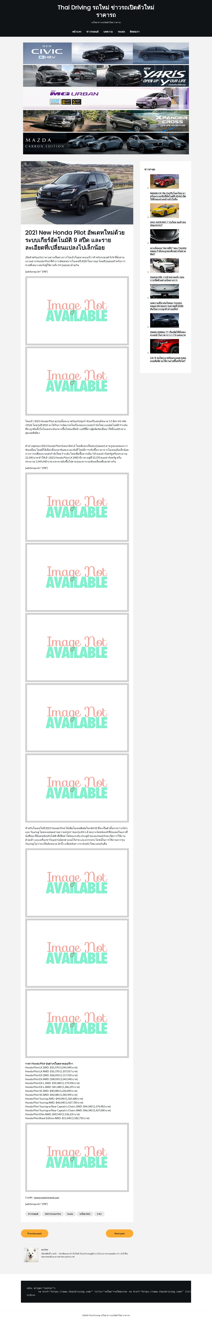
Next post (120, 1233)
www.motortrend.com (46, 1197)
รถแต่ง (121, 31)
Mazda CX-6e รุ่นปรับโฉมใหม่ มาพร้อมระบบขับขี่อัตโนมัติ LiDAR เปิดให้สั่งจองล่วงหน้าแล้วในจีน (168, 196)
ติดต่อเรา (135, 31)
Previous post (35, 1233)
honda (70, 1214)
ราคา (99, 1214)
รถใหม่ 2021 (84, 1214)
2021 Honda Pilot (53, 1214)
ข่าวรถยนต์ (92, 31)
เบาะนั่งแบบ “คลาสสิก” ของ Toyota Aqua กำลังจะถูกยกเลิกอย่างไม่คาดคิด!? (168, 251)
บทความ (108, 31)
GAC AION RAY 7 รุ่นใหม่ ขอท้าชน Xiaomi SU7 (168, 224)
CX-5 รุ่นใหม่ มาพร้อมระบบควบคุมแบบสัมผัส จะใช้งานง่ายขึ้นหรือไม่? (168, 359)
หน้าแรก (76, 31)
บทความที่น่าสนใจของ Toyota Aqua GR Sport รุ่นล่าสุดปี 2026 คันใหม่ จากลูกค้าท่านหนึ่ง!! (166, 306)
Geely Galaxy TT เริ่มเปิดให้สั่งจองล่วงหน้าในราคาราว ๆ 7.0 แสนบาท (168, 333)
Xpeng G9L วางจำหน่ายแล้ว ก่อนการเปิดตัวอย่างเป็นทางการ (167, 278)
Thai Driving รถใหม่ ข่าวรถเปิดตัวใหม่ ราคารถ (106, 11)
